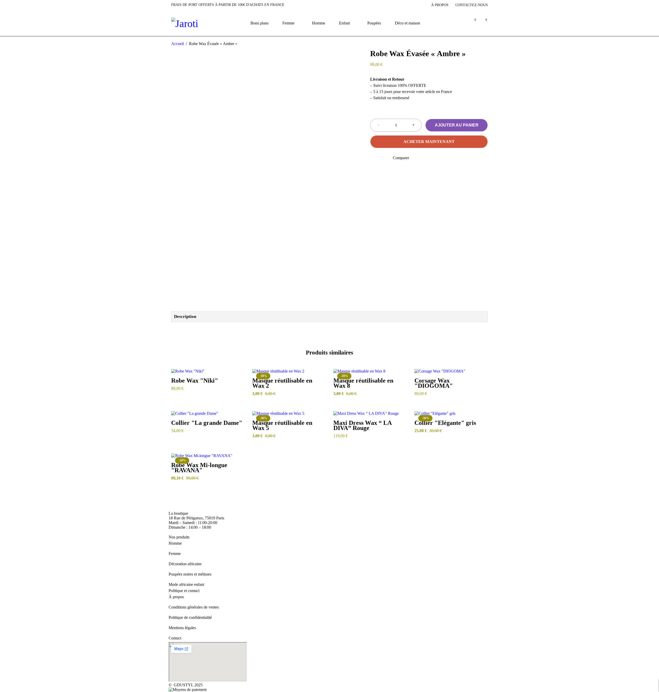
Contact (175, 638)
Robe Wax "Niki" (194, 380)
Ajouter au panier (457, 125)
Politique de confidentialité (190, 617)
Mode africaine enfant (186, 584)
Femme (175, 553)
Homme (175, 543)
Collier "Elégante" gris (445, 422)
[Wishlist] (373, 158)
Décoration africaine (185, 564)
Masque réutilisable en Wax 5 (282, 425)
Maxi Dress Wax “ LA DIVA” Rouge (362, 425)
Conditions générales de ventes (194, 607)
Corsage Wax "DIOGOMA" (433, 383)
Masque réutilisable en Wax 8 (363, 383)
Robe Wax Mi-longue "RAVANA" (199, 468)
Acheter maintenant (429, 141)
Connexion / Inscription (460, 23)
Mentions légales (182, 628)
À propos (439, 5)
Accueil (177, 43)
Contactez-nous (471, 5)
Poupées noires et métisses (190, 574)
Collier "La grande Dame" (206, 422)
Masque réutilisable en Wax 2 (282, 383)
